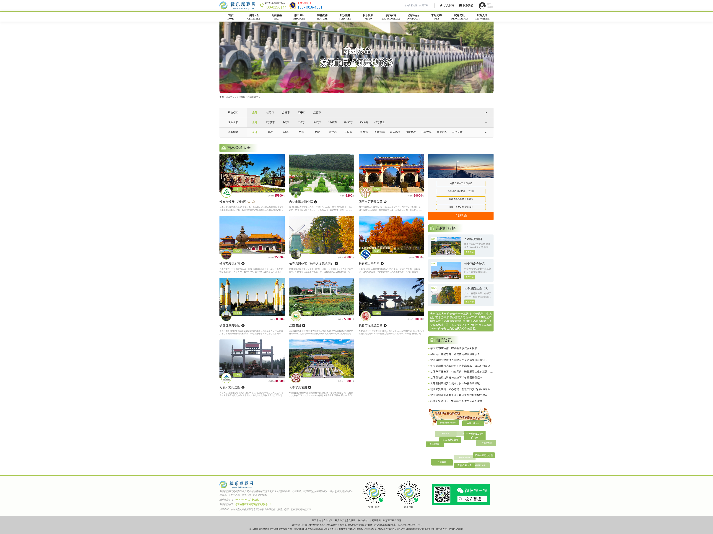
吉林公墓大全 (254, 97)
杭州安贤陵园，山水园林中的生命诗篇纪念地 (456, 401)
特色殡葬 (322, 17)
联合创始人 (363, 520)
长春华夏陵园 (298, 387)
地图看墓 (276, 17)
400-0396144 (275, 7)
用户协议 (339, 520)
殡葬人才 (482, 17)
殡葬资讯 (459, 17)
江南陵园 (295, 325)
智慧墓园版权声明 (392, 520)
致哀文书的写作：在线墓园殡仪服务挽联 (453, 348)
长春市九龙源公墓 (370, 325)
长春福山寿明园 (369, 263)
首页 (230, 17)
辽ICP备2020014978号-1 (410, 524)
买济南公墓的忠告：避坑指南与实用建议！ (455, 354)
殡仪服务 (345, 17)
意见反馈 (350, 520)
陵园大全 (253, 17)
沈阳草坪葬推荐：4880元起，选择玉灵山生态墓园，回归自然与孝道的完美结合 (461, 372)
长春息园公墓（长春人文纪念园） (311, 263)
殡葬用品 (413, 17)
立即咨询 (461, 215)
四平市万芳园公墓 (370, 201)
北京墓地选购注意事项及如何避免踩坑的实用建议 (459, 395)
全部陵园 (241, 97)
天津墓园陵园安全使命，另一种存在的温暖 (455, 383)
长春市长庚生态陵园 (232, 201)
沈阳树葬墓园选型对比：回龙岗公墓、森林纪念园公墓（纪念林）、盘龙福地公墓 (461, 366)
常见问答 (436, 17)
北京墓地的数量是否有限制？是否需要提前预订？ (459, 360)
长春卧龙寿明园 (229, 325)
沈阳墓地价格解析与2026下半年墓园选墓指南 (456, 377)
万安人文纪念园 (229, 387)
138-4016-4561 (310, 7)
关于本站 (316, 520)
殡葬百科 (391, 17)
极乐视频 (368, 17)
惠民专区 (299, 17)
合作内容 (327, 520)
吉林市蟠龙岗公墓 (301, 201)
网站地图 (376, 520)
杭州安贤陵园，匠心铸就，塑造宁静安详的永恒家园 (460, 389)
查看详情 (469, 252)
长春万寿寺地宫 (229, 263)
